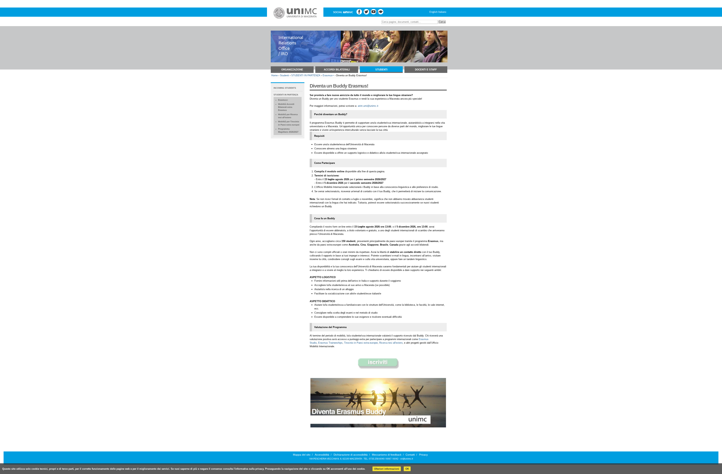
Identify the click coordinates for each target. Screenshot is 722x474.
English (433, 12)
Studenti (381, 69)
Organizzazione (292, 69)
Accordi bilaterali (337, 69)
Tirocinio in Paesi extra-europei (361, 342)
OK (407, 468)
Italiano (442, 12)
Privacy (423, 454)
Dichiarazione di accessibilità (351, 454)
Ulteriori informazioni (386, 468)
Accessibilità (322, 454)
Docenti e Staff (426, 69)
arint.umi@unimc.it (368, 105)
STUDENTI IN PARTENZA (305, 75)
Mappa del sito (301, 454)
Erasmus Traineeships (330, 342)
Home (274, 75)
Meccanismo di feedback (386, 454)
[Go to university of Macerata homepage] (295, 13)
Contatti (410, 454)
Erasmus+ (328, 75)
